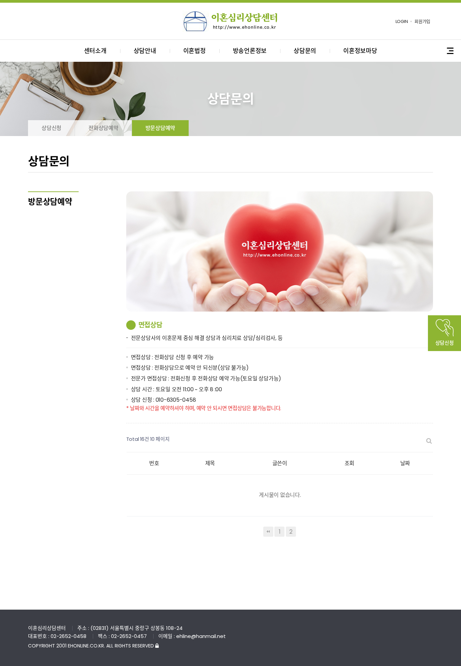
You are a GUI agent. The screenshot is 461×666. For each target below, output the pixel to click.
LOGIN (402, 21)
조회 (350, 463)
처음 (268, 532)
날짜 (405, 463)
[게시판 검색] (428, 441)
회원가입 (422, 21)
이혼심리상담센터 (230, 21)
